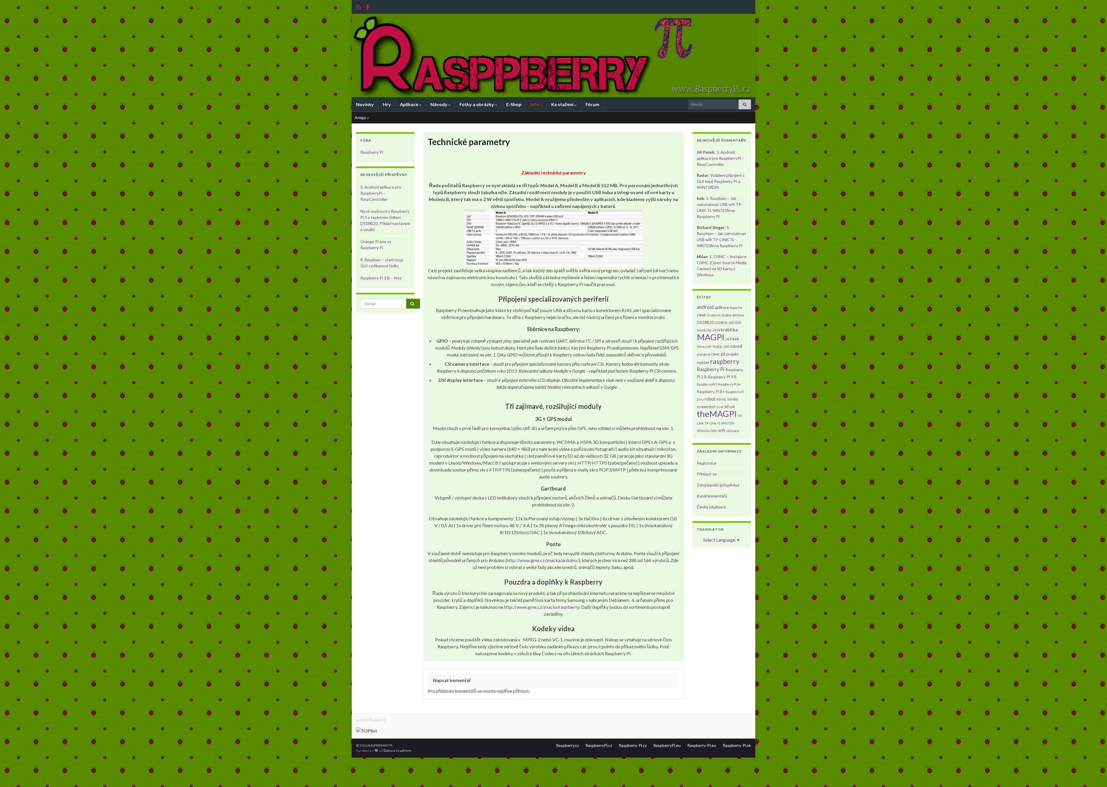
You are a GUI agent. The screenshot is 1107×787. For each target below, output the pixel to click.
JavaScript (704, 330)
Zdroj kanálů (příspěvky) (718, 484)
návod (736, 346)
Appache (736, 307)
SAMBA (732, 399)
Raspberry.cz (567, 745)
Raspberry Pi (371, 152)
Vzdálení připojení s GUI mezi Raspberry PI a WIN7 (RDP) (721, 181)
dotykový (738, 315)
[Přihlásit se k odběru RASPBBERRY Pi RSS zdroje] (359, 6)
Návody (439, 104)
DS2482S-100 (724, 322)
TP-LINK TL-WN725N (720, 423)
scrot (719, 407)
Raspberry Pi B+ (711, 391)
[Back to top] (1094, 774)
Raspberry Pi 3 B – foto (381, 277)
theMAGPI (717, 414)
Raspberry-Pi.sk (737, 745)
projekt (732, 354)
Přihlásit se (707, 474)
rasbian (703, 362)
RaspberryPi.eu (667, 745)
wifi (721, 430)
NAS (726, 346)
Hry (387, 104)
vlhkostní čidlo (707, 431)
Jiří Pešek (705, 152)
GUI (738, 322)
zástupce (732, 431)
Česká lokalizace (711, 506)
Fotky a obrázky (477, 104)
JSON (716, 330)
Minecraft (704, 346)
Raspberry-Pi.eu (701, 745)
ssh (732, 406)
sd (726, 406)
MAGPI (710, 337)
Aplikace (409, 104)
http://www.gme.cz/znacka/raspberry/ (541, 607)
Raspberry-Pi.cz (633, 745)
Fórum (592, 104)
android (705, 307)
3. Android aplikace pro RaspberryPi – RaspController (380, 193)
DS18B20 (705, 322)
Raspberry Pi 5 (707, 384)
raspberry (724, 361)
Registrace (706, 463)
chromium (713, 315)
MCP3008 (732, 339)
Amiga (361, 117)
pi (723, 353)
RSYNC (721, 399)
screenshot (706, 406)
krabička (729, 329)
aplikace (722, 307)
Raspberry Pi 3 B (722, 377)
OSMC (715, 354)
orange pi (703, 354)
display (726, 315)
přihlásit (521, 691)
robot (710, 398)
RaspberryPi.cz (598, 745)
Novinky (365, 104)
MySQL (717, 346)
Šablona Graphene (397, 750)
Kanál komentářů (712, 495)
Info (535, 104)
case (701, 314)
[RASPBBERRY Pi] (367, 6)
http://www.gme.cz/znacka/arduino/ (543, 560)
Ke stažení (562, 104)
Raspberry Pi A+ (729, 384)
